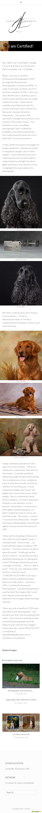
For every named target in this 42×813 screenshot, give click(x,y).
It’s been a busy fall (21, 734)
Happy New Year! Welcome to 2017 (21, 700)
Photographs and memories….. (21, 691)
